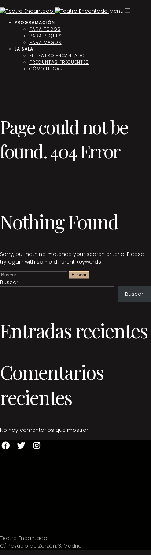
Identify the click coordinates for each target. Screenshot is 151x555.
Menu (117, 11)
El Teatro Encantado (57, 55)
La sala (24, 49)
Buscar (9, 282)
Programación (35, 22)
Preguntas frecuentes (59, 62)
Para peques (45, 36)
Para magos (45, 42)
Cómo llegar (46, 69)
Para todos (45, 29)
